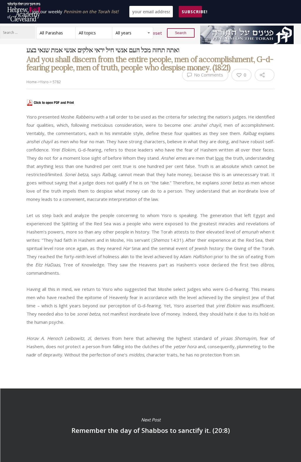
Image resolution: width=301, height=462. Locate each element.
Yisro (44, 81)
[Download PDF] (50, 108)
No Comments (208, 75)
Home (31, 81)
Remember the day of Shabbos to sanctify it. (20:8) (150, 425)
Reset (156, 33)
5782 (57, 81)
